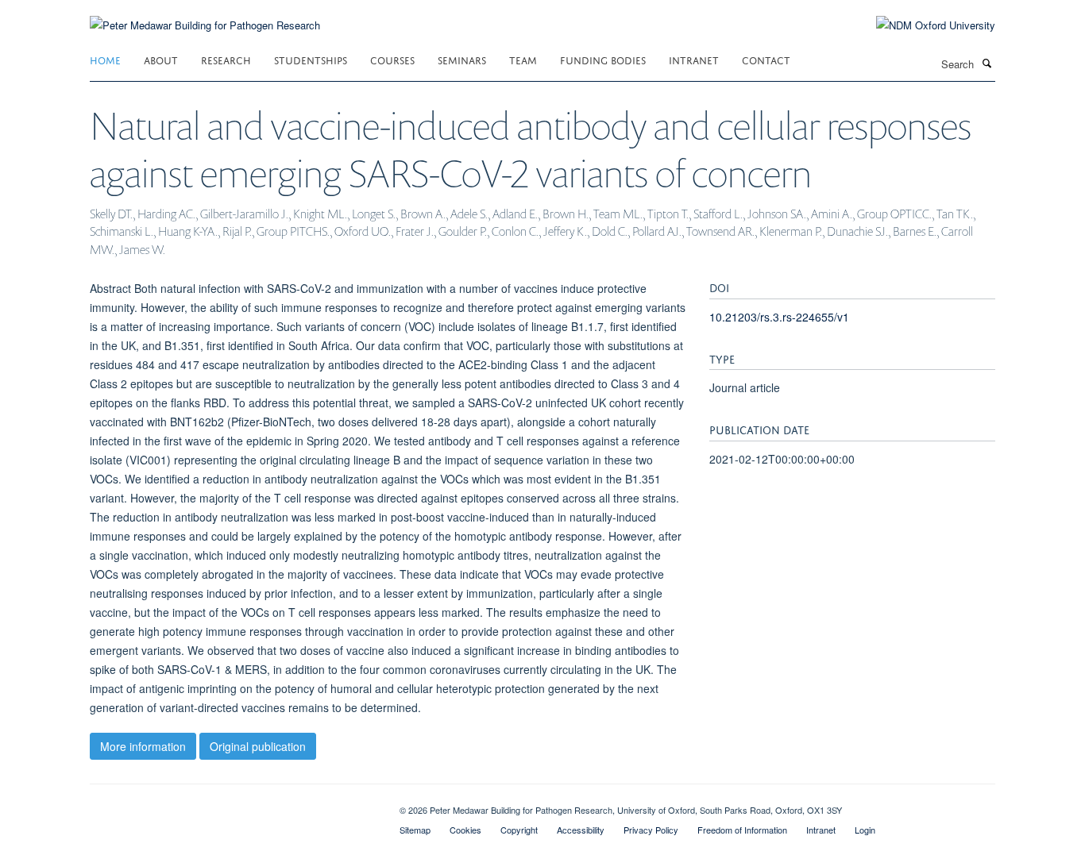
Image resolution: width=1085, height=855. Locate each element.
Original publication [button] (258, 746)
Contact (766, 59)
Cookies (465, 829)
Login (865, 829)
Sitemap (415, 829)
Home (105, 59)
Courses (392, 59)
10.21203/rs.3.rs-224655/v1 (779, 317)
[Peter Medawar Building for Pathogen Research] (205, 15)
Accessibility (580, 829)
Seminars (462, 59)
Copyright (519, 829)
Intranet (694, 59)
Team (523, 59)
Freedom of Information (742, 829)
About (161, 59)
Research (226, 59)
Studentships (310, 59)
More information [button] (143, 746)
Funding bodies (603, 59)
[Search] (986, 62)
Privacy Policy (651, 829)
